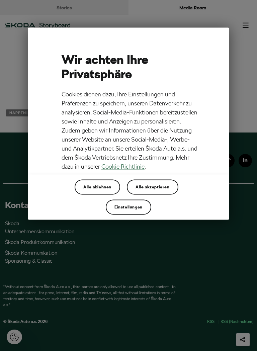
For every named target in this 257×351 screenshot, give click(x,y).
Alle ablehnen (97, 187)
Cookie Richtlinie (123, 166)
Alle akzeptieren (153, 187)
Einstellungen (128, 207)
